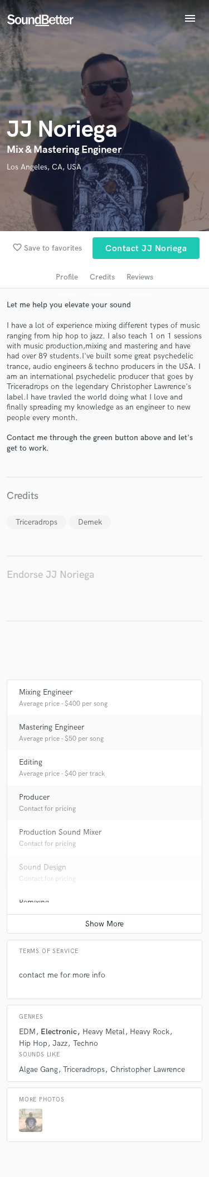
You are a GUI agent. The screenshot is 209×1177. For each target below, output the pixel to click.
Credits (102, 277)
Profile (67, 277)
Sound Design (42, 867)
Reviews (140, 277)
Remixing (34, 902)
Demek (90, 522)
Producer (34, 797)
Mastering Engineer (51, 727)
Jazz (59, 1043)
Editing (30, 762)
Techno (85, 1043)
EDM (27, 1031)
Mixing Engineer (45, 692)
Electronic (59, 1031)
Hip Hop (33, 1043)
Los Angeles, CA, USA (44, 167)
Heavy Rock (149, 1031)
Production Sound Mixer (60, 832)
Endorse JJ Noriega (50, 574)
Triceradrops (36, 522)
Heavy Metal (103, 1031)
